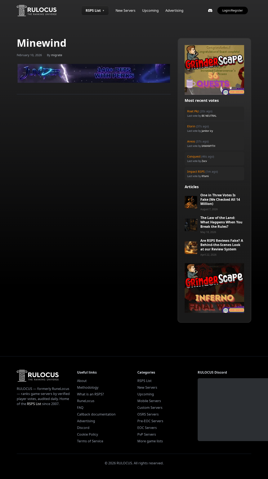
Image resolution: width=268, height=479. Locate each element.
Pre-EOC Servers (150, 421)
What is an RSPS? (90, 394)
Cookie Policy (87, 434)
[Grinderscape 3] (214, 70)
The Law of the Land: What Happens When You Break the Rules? (221, 222)
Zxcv (204, 161)
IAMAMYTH (208, 146)
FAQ (80, 407)
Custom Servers (149, 407)
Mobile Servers (149, 401)
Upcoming (150, 10)
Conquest (194, 156)
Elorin (191, 126)
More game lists (150, 441)
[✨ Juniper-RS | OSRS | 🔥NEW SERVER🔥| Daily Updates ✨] (94, 73)
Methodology (87, 387)
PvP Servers (146, 434)
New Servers (125, 10)
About (82, 380)
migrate (56, 55)
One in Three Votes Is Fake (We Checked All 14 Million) (220, 199)
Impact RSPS (196, 171)
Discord (83, 427)
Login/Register (232, 10)
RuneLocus (85, 401)
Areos (191, 141)
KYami (205, 176)
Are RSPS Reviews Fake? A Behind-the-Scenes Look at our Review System (221, 244)
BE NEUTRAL (209, 116)
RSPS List (95, 10)
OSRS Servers (148, 414)
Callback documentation (96, 414)
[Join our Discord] (210, 10)
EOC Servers (147, 427)
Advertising (174, 10)
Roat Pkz (193, 111)
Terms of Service (90, 441)
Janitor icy (207, 131)
